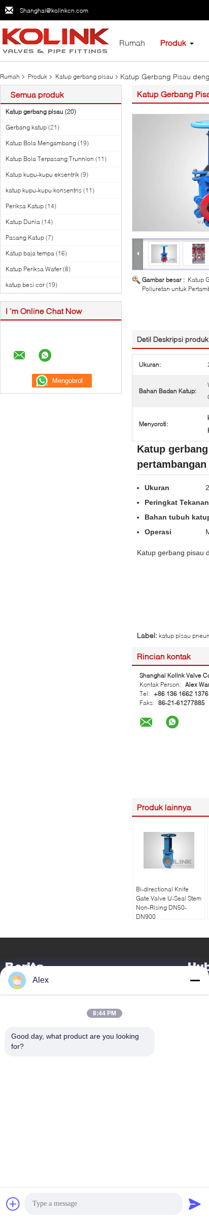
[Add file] (13, 1204)
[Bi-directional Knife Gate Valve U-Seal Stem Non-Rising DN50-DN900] (168, 850)
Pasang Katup (25, 237)
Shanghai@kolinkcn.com (54, 10)
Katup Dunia (23, 222)
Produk (173, 42)
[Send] (195, 1204)
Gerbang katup (26, 127)
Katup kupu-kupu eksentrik (42, 174)
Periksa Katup (25, 206)
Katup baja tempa (30, 253)
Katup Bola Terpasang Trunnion (50, 159)
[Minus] (195, 980)
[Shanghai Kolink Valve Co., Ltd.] (56, 40)
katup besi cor (25, 284)
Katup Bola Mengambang (41, 143)
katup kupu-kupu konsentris (44, 190)
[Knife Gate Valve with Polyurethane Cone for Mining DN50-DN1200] (164, 253)
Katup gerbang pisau (84, 76)
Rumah (132, 42)
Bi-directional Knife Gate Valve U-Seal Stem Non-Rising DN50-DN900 (168, 902)
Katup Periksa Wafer (33, 269)
